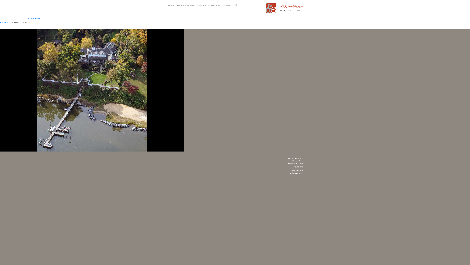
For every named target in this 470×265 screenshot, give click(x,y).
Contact (219, 5)
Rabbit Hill (34, 18)
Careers (227, 5)
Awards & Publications (205, 5)
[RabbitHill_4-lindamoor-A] (92, 150)
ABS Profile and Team (185, 5)
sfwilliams (4, 22)
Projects (171, 5)
